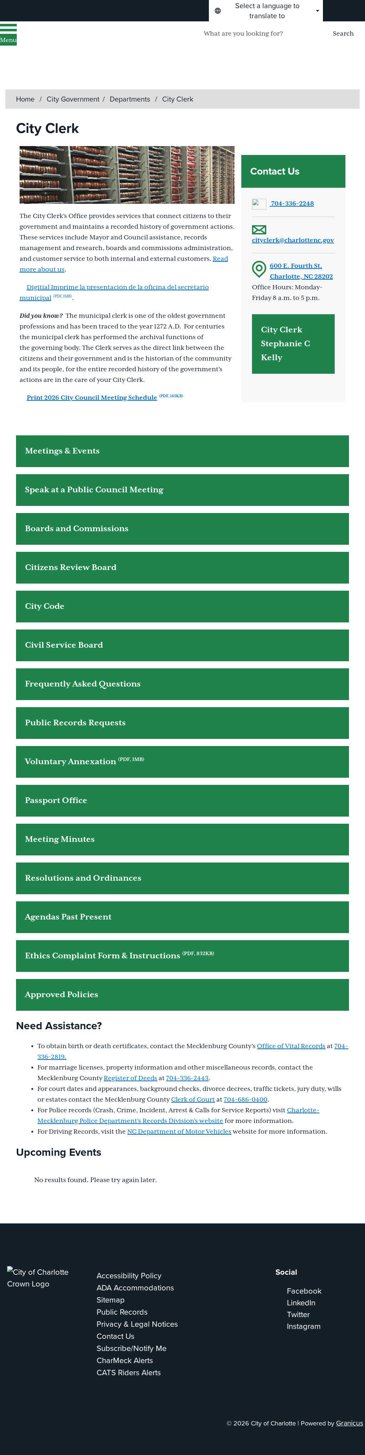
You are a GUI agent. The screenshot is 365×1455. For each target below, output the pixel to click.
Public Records (122, 1312)
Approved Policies (61, 995)
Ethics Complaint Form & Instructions (119, 956)
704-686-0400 (245, 1099)
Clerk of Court (193, 1099)
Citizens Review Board (71, 568)
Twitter (298, 1314)
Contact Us (115, 1336)
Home (25, 99)
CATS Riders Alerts (129, 1372)
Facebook (304, 1291)
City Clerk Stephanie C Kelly (285, 344)
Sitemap (111, 1300)
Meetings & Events (62, 451)
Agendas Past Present (68, 917)
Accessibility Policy (129, 1275)
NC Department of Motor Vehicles (179, 1131)
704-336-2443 (187, 1078)
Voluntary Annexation (84, 762)
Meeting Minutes (60, 839)
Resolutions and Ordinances (83, 878)
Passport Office (56, 801)
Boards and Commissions (77, 529)
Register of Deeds (130, 1078)
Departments (131, 99)
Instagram (304, 1326)
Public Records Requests (75, 723)
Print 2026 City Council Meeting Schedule (105, 398)
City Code (45, 606)
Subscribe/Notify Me (131, 1348)
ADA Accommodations (135, 1288)
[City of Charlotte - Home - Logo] (91, 43)
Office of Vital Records (291, 1046)
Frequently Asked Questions (83, 684)
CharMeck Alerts (125, 1360)
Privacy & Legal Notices (137, 1324)
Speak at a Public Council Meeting (94, 490)
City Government (73, 99)
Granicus (349, 1423)
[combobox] (266, 10)
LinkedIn (301, 1303)
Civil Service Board (64, 645)
